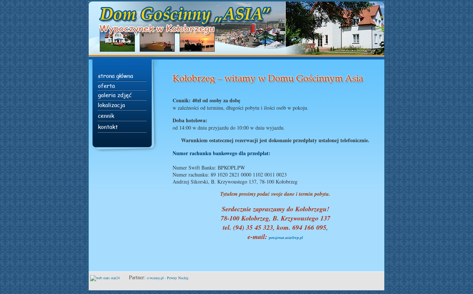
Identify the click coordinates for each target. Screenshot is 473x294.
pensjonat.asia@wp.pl (286, 237)
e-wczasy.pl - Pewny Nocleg (167, 277)
